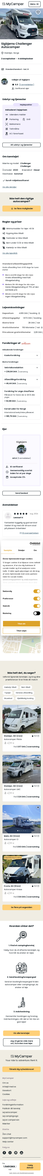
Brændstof (27, 170)
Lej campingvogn (10, 1116)
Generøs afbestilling (24, 693)
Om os (5, 1082)
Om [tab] (35, 550)
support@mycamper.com (14, 1138)
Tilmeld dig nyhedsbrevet (21, 1069)
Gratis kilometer (10, 327)
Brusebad (8, 698)
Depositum (8, 313)
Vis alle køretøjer (21, 1033)
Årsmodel (6, 170)
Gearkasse (7, 173)
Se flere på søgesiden (21, 907)
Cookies (6, 1094)
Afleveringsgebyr (11, 318)
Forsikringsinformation (12, 1104)
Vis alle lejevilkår (10, 253)
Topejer (7, 693)
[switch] (36, 599)
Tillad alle (21, 624)
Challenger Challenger (25, 165)
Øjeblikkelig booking (25, 698)
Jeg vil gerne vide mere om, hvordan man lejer (21, 1042)
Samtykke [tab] (8, 550)
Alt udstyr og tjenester (21, 144)
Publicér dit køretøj (11, 1108)
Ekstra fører (8, 322)
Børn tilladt (26, 687)
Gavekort (6, 1090)
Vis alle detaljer (9, 187)
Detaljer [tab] (21, 550)
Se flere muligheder (23, 208)
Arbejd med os (9, 1086)
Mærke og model (10, 163)
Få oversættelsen (30, 533)
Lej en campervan (10, 1119)
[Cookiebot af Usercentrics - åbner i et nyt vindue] (30, 543)
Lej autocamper (9, 1112)
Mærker (6, 1123)
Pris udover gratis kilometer (16, 332)
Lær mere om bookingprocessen (21, 1173)
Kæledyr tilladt (10, 687)
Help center (8, 1141)
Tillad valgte (21, 631)
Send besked (21, 493)
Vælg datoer (30, 1166)
